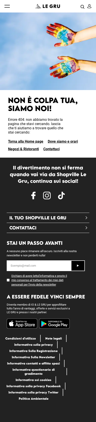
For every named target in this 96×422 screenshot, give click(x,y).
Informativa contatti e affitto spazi (33, 363)
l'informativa (46, 276)
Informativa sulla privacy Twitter (33, 392)
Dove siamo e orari (63, 141)
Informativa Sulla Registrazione (33, 351)
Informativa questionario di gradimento (34, 371)
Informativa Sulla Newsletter (33, 357)
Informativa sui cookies (33, 380)
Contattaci (51, 149)
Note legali (53, 338)
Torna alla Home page (25, 141)
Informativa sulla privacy (33, 344)
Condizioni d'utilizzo (20, 338)
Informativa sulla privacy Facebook (33, 386)
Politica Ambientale (33, 398)
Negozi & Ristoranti (23, 149)
